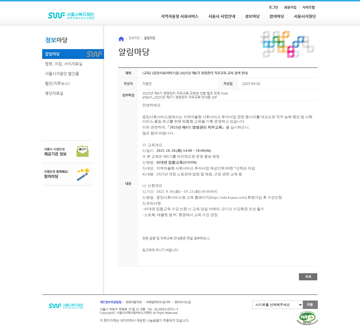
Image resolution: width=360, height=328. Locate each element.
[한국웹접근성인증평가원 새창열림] (307, 313)
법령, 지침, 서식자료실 (63, 63)
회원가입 (290, 7)
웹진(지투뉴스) (57, 83)
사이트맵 (308, 7)
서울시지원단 (305, 16)
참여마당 (276, 16)
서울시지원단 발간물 (62, 73)
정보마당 (252, 16)
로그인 (273, 7)
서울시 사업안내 (221, 16)
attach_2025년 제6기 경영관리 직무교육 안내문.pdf (179, 97)
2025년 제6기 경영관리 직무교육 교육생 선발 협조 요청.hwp (185, 93)
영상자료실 (54, 93)
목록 (308, 277)
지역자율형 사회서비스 (180, 16)
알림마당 (52, 54)
